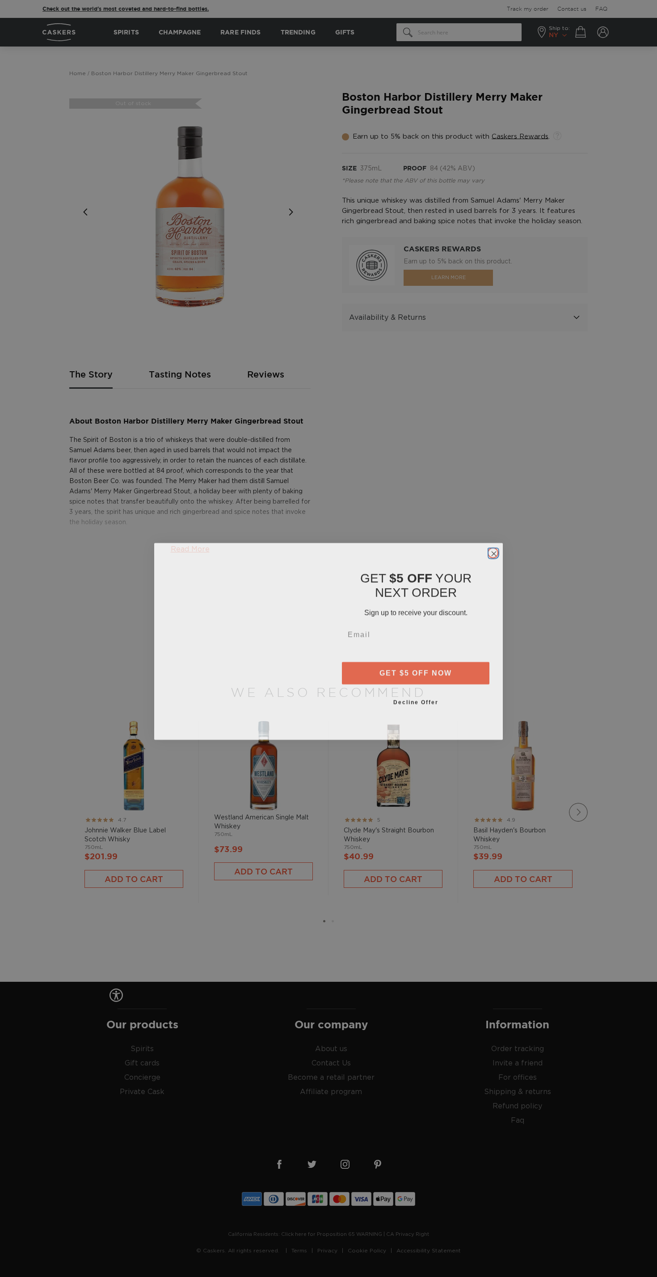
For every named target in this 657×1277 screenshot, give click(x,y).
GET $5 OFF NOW (415, 670)
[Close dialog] (493, 550)
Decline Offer (415, 699)
